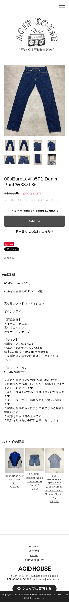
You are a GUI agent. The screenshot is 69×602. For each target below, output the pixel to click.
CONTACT (34, 551)
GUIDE (34, 555)
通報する (9, 257)
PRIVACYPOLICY (34, 560)
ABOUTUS (34, 546)
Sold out (34, 221)
